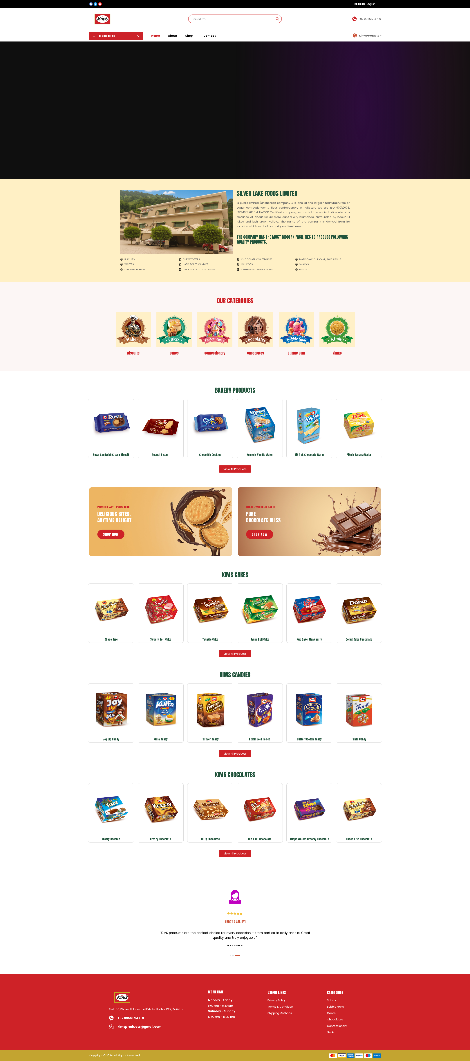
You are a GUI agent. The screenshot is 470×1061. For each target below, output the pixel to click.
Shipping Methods (279, 1013)
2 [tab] (237, 955)
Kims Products (369, 35)
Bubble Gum (335, 1006)
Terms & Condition (280, 1006)
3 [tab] (239, 955)
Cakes (331, 1013)
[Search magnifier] (277, 18)
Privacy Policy (276, 1000)
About (172, 36)
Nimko (331, 1032)
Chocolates (335, 1019)
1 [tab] (232, 955)
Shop (189, 36)
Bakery (331, 1000)
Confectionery (337, 1026)
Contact (209, 36)
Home (155, 36)
